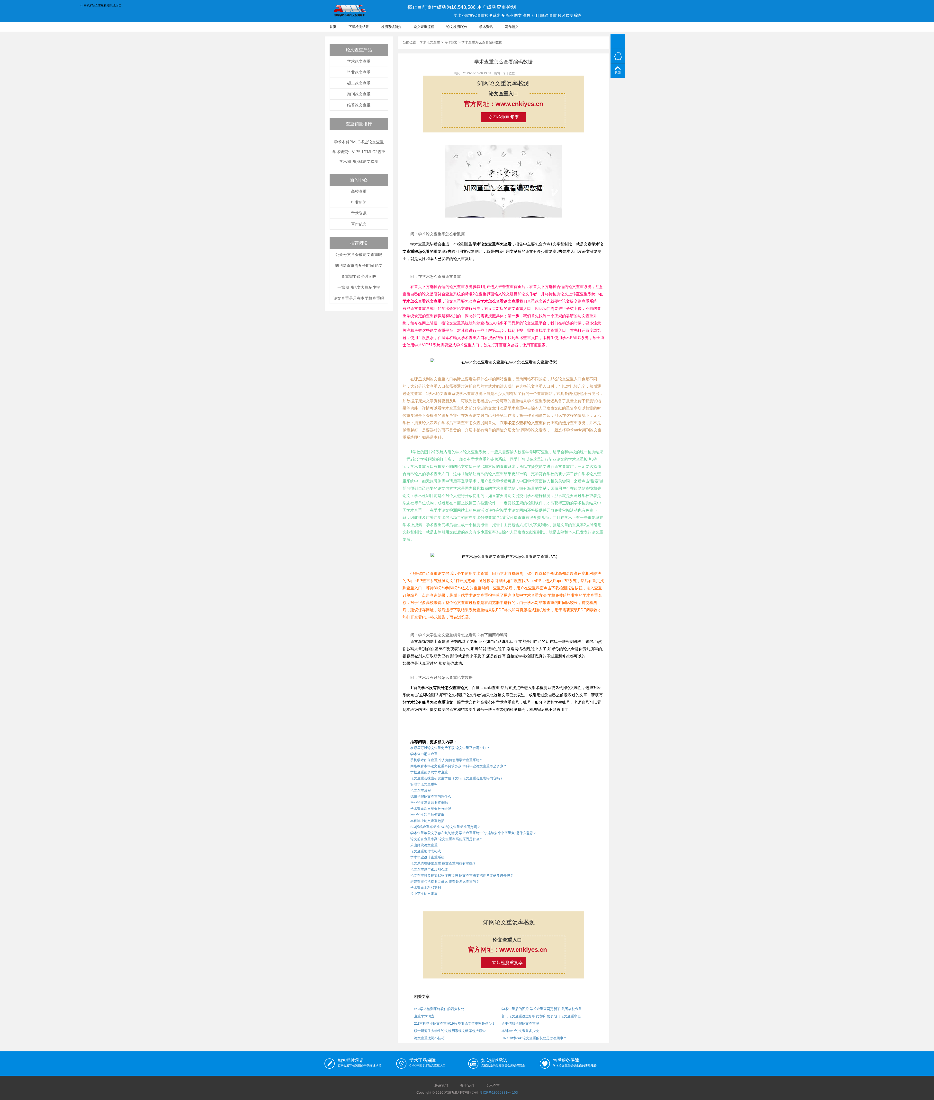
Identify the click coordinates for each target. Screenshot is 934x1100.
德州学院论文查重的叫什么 (430, 796)
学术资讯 (486, 27)
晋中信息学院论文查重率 (520, 1023)
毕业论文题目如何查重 (427, 815)
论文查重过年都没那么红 (429, 869)
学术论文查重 (358, 61)
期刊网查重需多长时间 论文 (359, 265)
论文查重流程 (424, 27)
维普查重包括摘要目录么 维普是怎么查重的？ (444, 881)
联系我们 (441, 1085)
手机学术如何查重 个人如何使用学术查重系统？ (446, 760)
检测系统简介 (391, 27)
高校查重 (359, 191)
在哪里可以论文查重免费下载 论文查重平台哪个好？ (450, 748)
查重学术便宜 (424, 1016)
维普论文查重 (358, 105)
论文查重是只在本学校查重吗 (358, 298)
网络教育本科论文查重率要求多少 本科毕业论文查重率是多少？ (458, 766)
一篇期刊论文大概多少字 (358, 287)
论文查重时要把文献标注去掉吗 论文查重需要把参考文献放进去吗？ (461, 875)
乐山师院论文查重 (424, 845)
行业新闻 (359, 202)
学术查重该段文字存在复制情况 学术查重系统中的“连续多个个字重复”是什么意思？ (473, 833)
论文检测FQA (456, 27)
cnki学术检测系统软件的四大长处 (439, 1009)
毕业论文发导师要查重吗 (429, 802)
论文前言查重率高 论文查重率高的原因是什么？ (446, 839)
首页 (333, 27)
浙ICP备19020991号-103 (498, 1092)
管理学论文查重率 (424, 784)
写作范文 (512, 27)
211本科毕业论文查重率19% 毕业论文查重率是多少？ (454, 1023)
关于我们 (467, 1085)
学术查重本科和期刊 (425, 888)
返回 (618, 72)
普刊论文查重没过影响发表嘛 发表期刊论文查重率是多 (543, 1016)
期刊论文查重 (358, 94)
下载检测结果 (359, 27)
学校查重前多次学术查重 (429, 772)
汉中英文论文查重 (424, 894)
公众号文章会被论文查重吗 (358, 255)
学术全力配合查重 (424, 754)
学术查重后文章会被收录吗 (430, 809)
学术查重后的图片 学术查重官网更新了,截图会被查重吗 (543, 1009)
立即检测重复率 (503, 117)
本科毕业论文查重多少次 (520, 1031)
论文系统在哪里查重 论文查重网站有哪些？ (443, 863)
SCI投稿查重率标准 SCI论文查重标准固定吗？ (445, 827)
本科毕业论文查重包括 (427, 821)
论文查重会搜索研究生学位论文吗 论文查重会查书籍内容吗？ (456, 778)
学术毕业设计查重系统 (427, 857)
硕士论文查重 (358, 83)
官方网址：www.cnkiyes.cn (503, 103)
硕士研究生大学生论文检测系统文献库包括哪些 (449, 1031)
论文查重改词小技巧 (429, 1038)
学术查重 (493, 1085)
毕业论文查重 (358, 72)
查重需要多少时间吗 (358, 276)
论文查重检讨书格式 (425, 851)
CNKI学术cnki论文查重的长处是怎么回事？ (534, 1038)
